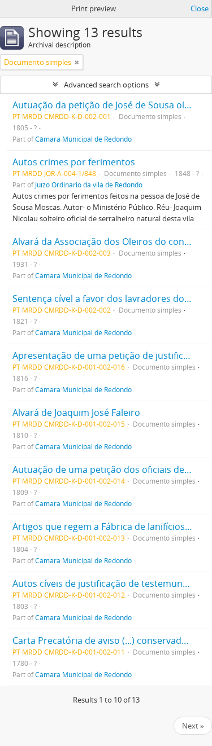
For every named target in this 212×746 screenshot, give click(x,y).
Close (200, 8)
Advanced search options (106, 85)
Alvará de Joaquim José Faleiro (76, 412)
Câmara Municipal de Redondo (83, 138)
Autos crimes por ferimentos (73, 162)
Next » (193, 726)
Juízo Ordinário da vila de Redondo (88, 184)
